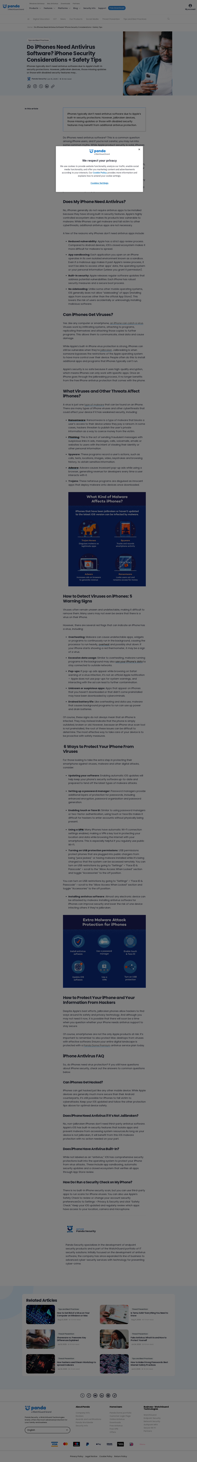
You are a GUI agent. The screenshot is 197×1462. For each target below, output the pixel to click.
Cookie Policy (100, 172)
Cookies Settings (99, 183)
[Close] (139, 149)
